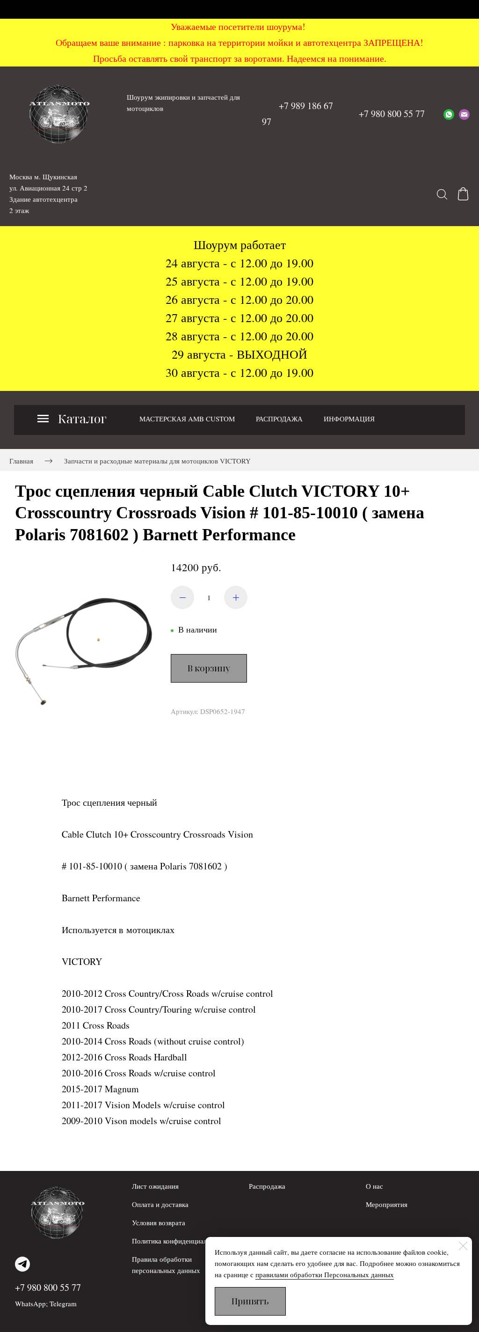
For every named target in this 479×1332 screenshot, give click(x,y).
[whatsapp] (448, 113)
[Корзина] (463, 193)
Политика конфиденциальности (180, 1240)
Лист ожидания (155, 1186)
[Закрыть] (463, 1246)
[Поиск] (442, 193)
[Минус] (182, 597)
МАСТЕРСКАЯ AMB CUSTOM (187, 418)
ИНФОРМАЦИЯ (349, 418)
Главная (21, 460)
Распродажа (267, 1186)
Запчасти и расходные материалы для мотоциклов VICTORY (157, 460)
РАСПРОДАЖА (279, 418)
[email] (464, 113)
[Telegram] (22, 1264)
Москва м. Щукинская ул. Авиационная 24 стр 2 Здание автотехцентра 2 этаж (48, 193)
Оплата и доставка (160, 1204)
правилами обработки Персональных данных (324, 1274)
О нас (374, 1186)
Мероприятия (386, 1204)
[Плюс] (235, 597)
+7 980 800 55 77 (48, 1287)
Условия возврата (158, 1222)
